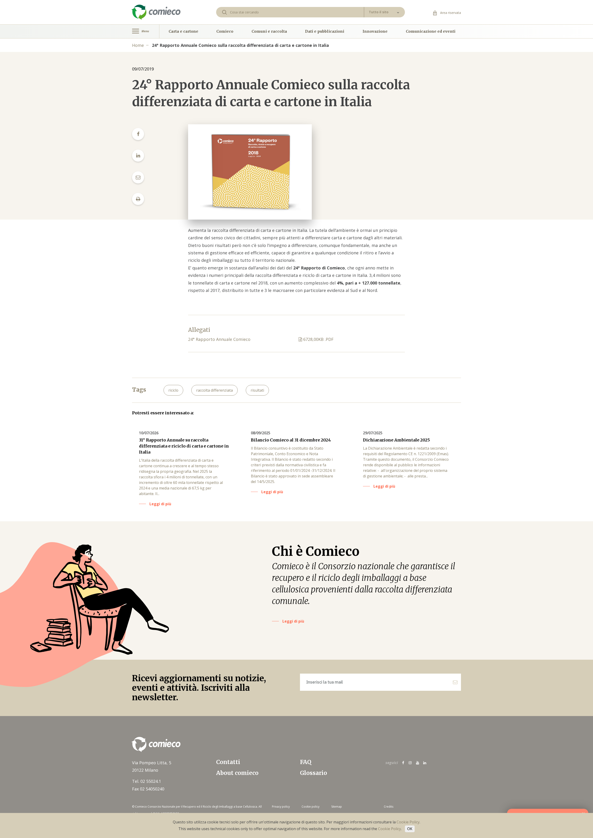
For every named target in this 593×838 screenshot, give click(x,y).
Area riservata (450, 12)
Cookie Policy (408, 822)
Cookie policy (310, 807)
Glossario (313, 773)
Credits (388, 807)
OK (409, 828)
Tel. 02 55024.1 (146, 781)
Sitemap (336, 807)
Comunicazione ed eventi (430, 31)
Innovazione (375, 31)
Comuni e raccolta (269, 31)
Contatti (228, 762)
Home (138, 45)
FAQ (305, 762)
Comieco (224, 31)
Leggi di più (293, 621)
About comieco (237, 773)
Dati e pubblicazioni (324, 31)
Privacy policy (281, 807)
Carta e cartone (183, 31)
